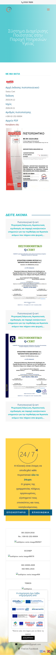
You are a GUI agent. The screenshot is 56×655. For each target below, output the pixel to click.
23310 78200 (28, 2)
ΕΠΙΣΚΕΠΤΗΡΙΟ (16, 512)
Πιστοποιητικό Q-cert (28, 222)
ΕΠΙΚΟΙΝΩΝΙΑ (40, 512)
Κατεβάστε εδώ (12, 125)
